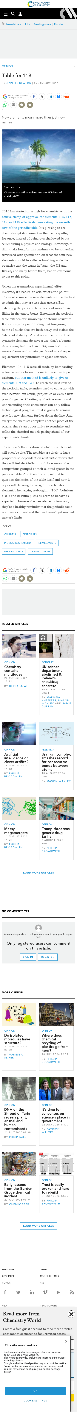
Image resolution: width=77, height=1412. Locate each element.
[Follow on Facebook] (5, 1292)
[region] (35, 1374)
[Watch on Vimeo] (45, 1292)
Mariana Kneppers (51, 699)
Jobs (27, 24)
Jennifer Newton (18, 83)
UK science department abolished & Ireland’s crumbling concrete (52, 676)
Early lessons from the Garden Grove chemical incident (18, 1190)
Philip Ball (17, 1137)
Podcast (48, 662)
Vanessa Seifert (13, 1056)
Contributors (49, 1276)
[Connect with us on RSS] (72, 1292)
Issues (43, 1269)
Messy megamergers (16, 831)
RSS (42, 1282)
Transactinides (40, 551)
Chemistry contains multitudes (13, 671)
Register (47, 957)
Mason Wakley (59, 781)
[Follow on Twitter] (18, 1292)
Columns (10, 534)
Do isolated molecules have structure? (17, 1039)
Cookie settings (35, 1400)
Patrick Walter (50, 1131)
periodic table (13, 551)
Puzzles (58, 24)
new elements (47, 542)
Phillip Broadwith (13, 775)
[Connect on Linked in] (32, 1292)
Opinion (7, 66)
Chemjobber (19, 1204)
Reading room (42, 24)
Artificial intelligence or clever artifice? (16, 758)
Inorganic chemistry (17, 542)
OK (35, 1390)
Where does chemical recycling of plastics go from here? (55, 1043)
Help (4, 1305)
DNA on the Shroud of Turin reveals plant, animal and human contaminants (17, 1119)
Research (48, 749)
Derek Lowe (18, 686)
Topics (6, 1282)
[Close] (66, 1341)
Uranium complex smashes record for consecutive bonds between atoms (56, 762)
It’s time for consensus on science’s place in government (56, 1115)
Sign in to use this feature (57, 87)
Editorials (30, 534)
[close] (75, 87)
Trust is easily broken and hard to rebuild (55, 1188)
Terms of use (48, 1305)
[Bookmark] (30, 104)
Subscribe (8, 1269)
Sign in (28, 957)
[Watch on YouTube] (59, 1292)
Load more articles (38, 872)
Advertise (8, 1276)
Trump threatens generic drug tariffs (56, 833)
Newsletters (13, 24)
